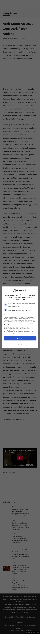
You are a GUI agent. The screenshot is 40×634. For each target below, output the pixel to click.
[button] (20, 314)
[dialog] (20, 317)
